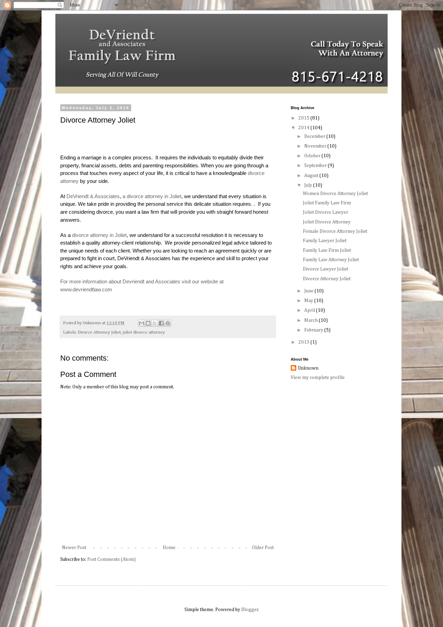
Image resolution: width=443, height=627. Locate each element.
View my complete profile (318, 377)
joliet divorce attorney (144, 332)
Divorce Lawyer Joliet (325, 269)
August (311, 175)
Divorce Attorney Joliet (99, 332)
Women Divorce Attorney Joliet (335, 193)
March (311, 320)
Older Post (263, 547)
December (315, 136)
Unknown (308, 368)
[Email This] (141, 323)
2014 (304, 127)
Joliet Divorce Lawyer (325, 212)
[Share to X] (154, 323)
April (310, 310)
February (314, 330)
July (308, 185)
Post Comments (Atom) (111, 559)
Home (169, 547)
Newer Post (74, 547)
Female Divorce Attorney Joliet (335, 231)
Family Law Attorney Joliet (331, 259)
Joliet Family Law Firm (327, 203)
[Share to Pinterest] (167, 323)
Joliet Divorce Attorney (327, 222)
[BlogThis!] (148, 323)
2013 (304, 342)
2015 (304, 118)
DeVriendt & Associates (93, 196)
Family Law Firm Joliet (327, 250)
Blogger (249, 609)
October (313, 155)
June (309, 291)
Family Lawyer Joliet (324, 240)
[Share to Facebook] (161, 323)
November (315, 146)
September (316, 165)
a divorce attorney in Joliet (152, 196)
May (309, 300)
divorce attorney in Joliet (99, 235)
